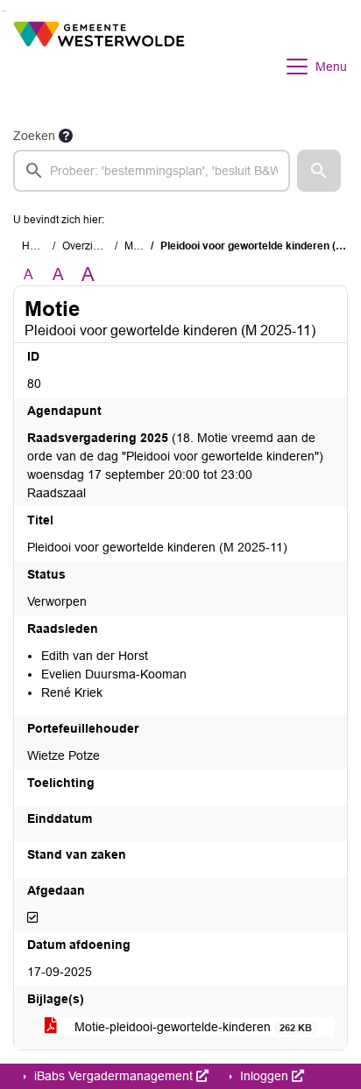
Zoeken (34, 136)
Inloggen (264, 1076)
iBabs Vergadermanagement (113, 1076)
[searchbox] (151, 171)
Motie (137, 246)
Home (36, 246)
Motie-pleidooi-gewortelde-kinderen (191, 1027)
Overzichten (90, 246)
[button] (319, 171)
